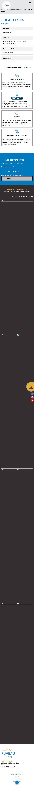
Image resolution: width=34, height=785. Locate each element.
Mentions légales (17, 774)
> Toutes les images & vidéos (22, 197)
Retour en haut (32, 782)
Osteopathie (5, 24)
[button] (17, 782)
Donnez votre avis (14, 160)
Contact (17, 776)
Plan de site (17, 779)
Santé (24, 9)
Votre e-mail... (7, 178)
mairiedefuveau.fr (16, 9)
